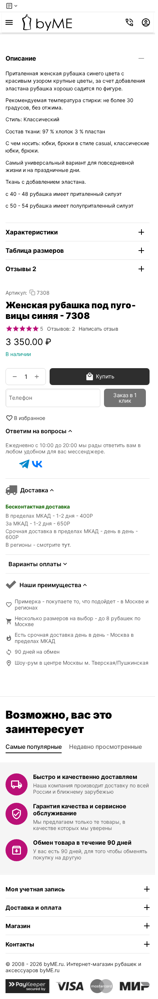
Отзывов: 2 (61, 329)
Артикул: (16, 293)
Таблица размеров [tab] (35, 250)
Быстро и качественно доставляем (85, 776)
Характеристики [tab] (32, 232)
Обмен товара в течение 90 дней (82, 842)
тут (65, 545)
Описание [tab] (21, 58)
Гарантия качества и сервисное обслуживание (79, 809)
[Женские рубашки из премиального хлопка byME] (47, 22)
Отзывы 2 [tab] (21, 269)
